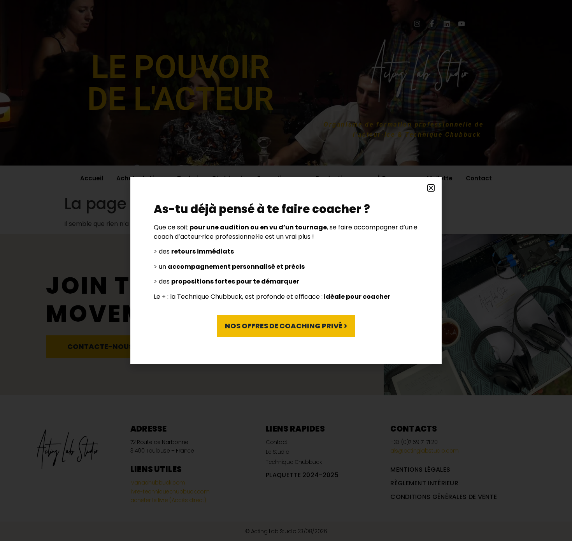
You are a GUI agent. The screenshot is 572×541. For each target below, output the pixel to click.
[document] (286, 270)
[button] (431, 188)
